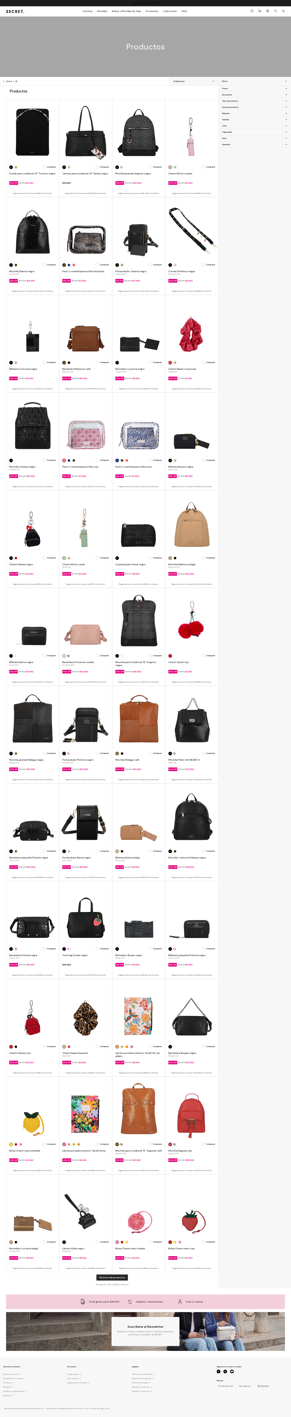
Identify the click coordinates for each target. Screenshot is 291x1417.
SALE (184, 11)
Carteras (87, 11)
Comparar (51, 167)
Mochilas (102, 11)
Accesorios (152, 11)
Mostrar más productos (112, 1277)
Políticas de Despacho (144, 3)
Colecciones (170, 11)
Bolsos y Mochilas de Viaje (126, 11)
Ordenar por (179, 81)
